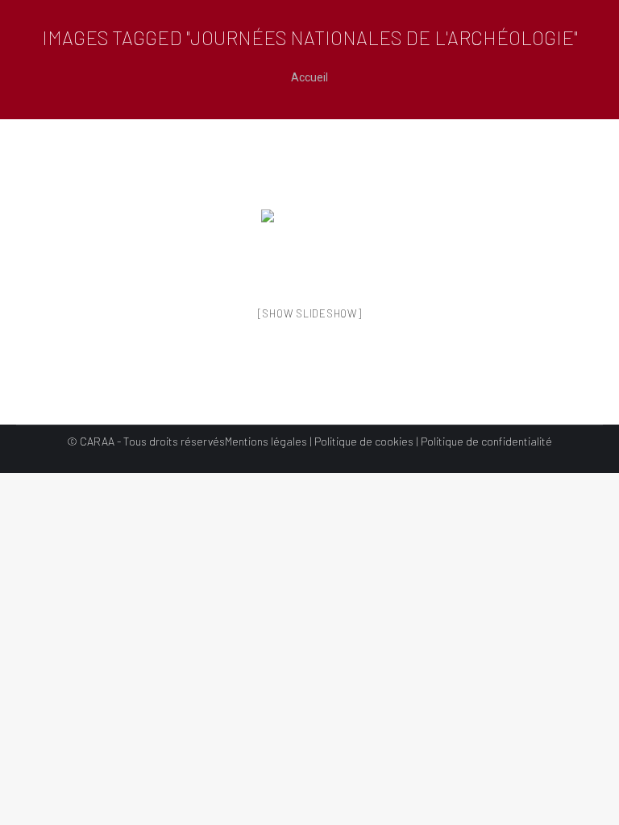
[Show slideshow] (310, 313)
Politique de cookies (363, 441)
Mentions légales (266, 441)
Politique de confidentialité (486, 441)
